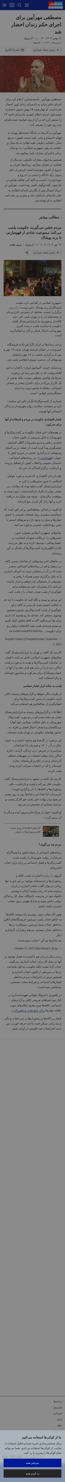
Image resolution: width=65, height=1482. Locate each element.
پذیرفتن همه (32, 1462)
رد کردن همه (32, 1473)
